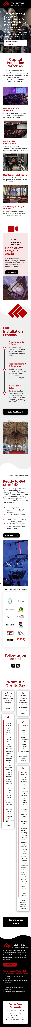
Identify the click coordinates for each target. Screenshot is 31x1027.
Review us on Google (15, 922)
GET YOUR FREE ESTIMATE (12, 43)
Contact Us (11, 272)
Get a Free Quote (11, 535)
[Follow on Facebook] (13, 666)
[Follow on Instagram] (18, 666)
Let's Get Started (15, 412)
